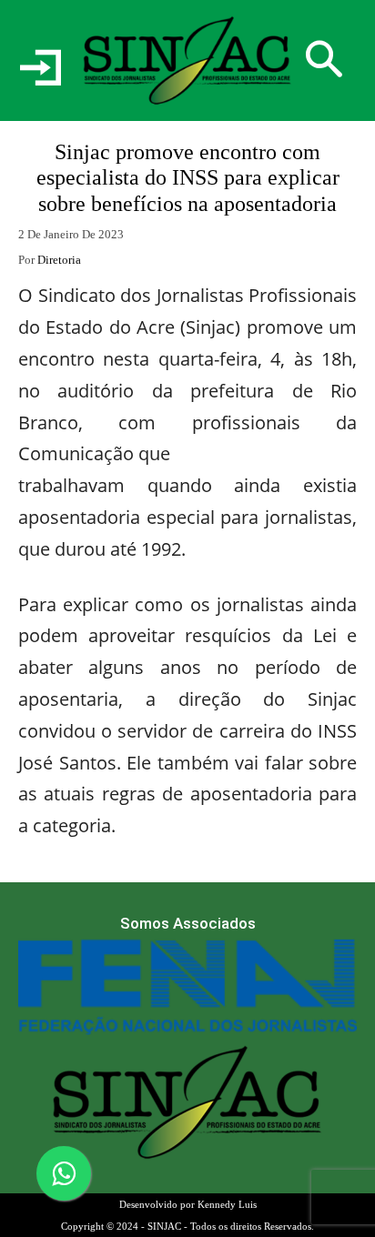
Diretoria (59, 260)
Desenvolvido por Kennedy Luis (188, 1204)
